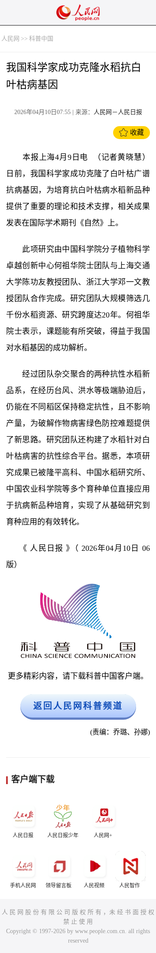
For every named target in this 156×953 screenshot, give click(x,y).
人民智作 (129, 886)
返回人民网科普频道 (78, 706)
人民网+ (103, 835)
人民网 (10, 38)
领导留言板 (59, 886)
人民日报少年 (62, 835)
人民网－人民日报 (118, 112)
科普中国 (41, 38)
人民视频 (94, 886)
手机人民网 (23, 886)
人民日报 (23, 835)
